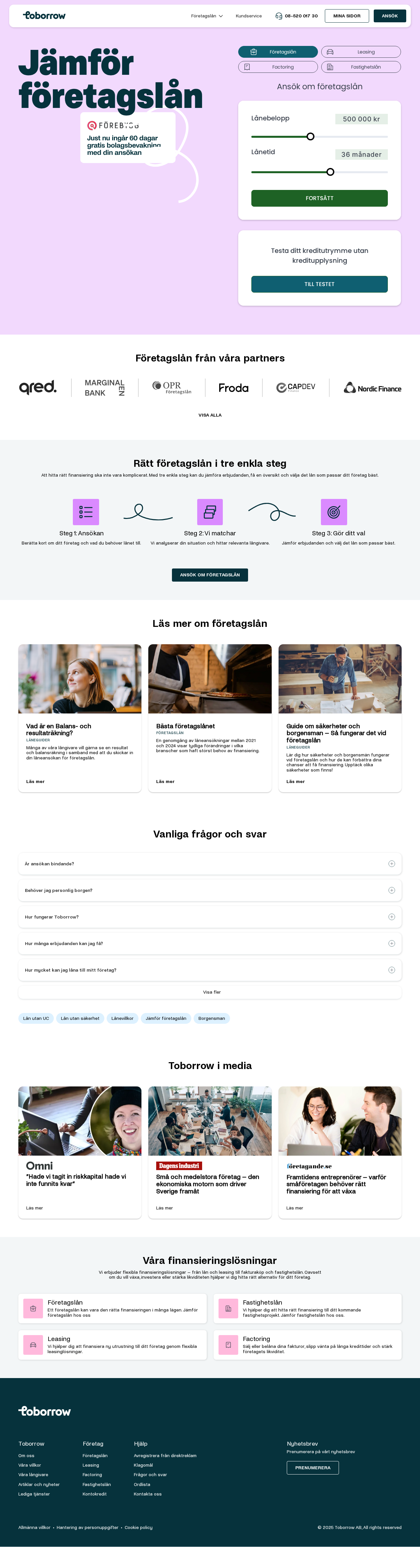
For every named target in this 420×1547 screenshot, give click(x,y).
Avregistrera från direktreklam (165, 1455)
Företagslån (95, 1455)
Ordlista (142, 1484)
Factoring (92, 1474)
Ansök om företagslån (210, 574)
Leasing (91, 1465)
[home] (98, 16)
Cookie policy (139, 1527)
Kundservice (249, 15)
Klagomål (143, 1465)
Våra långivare (33, 1474)
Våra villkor (29, 1465)
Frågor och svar (150, 1474)
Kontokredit (95, 1494)
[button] (207, 16)
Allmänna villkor (34, 1527)
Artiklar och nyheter (39, 1484)
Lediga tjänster (34, 1494)
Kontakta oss (148, 1494)
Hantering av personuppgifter (87, 1527)
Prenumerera (312, 1467)
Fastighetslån (97, 1484)
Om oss (26, 1455)
